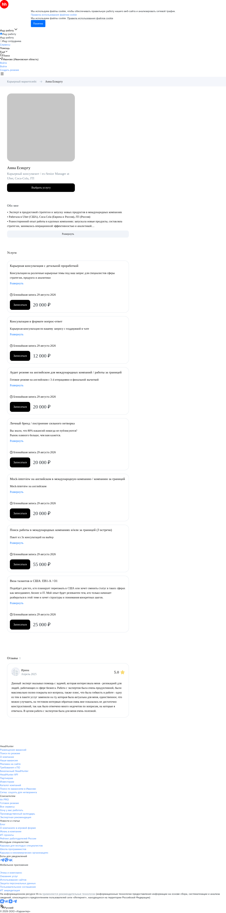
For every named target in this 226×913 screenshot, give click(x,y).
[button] (3, 62)
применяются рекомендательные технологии (68, 893)
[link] (5, 55)
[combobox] (6, 906)
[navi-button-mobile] (2, 74)
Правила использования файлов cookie (90, 18)
